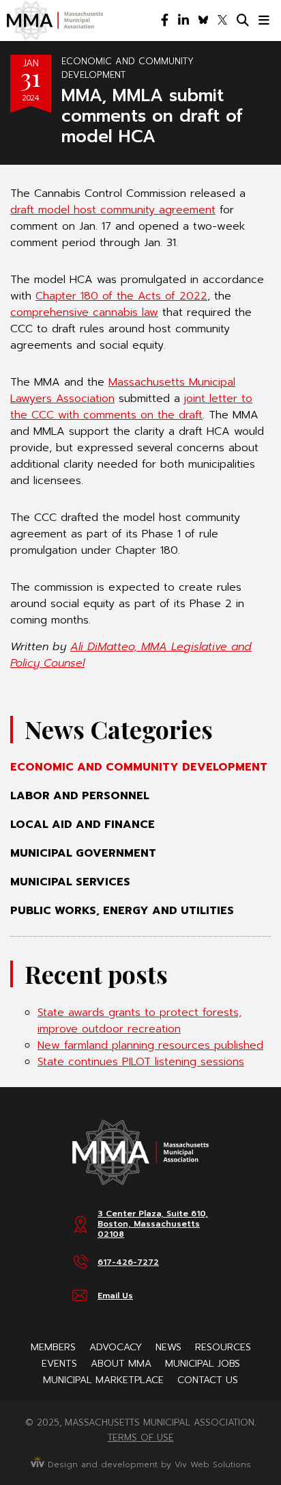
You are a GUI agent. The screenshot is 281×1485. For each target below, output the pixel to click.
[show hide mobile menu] (264, 20)
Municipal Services (70, 882)
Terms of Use (141, 1437)
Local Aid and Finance (82, 824)
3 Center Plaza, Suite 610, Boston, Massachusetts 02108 (153, 1223)
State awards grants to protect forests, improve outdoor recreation (139, 1020)
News (168, 1347)
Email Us (115, 1295)
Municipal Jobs (202, 1363)
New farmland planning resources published (150, 1045)
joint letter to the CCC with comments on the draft (131, 406)
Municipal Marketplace (103, 1380)
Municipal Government (83, 853)
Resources (223, 1347)
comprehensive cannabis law (84, 312)
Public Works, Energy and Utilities (122, 910)
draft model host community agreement (113, 210)
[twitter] (222, 20)
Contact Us (207, 1380)
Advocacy (115, 1347)
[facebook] (164, 20)
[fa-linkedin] (183, 20)
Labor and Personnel (79, 796)
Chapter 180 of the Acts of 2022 (121, 296)
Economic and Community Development (138, 767)
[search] (243, 20)
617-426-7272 (128, 1262)
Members (53, 1347)
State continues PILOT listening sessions (141, 1062)
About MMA (121, 1363)
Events (59, 1363)
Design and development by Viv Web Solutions (147, 1464)
